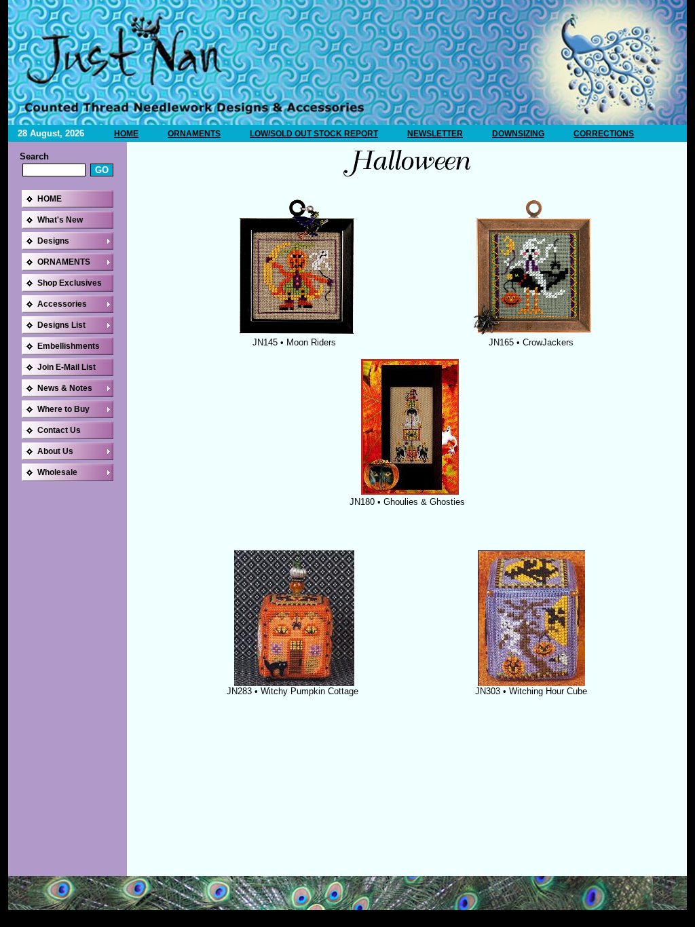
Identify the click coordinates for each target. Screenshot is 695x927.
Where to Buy (63, 409)
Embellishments (68, 346)
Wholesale (57, 472)
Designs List (61, 325)
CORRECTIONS (604, 133)
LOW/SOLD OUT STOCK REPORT (314, 133)
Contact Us (59, 430)
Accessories (62, 304)
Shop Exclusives (69, 283)
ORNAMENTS (194, 133)
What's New (60, 220)
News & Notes (64, 388)
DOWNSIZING (518, 133)
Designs (53, 241)
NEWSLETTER (435, 133)
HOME (126, 133)
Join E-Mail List (66, 367)
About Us (55, 451)
